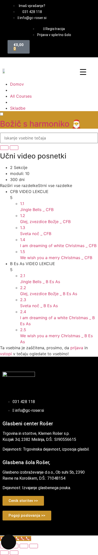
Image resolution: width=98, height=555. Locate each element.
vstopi (6, 353)
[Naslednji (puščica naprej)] (14, 552)
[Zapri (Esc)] (33, 546)
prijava (76, 347)
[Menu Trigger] (83, 72)
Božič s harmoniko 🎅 (40, 124)
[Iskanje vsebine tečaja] (4, 147)
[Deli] (24, 546)
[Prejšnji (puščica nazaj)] (4, 552)
